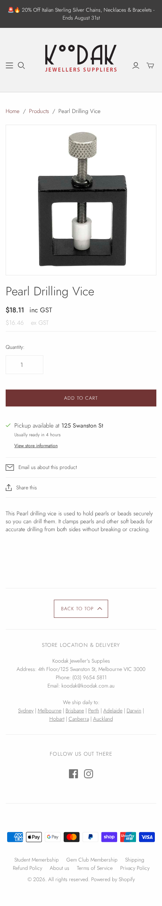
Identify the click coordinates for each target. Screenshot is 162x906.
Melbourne (49, 710)
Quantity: (15, 347)
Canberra (79, 719)
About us (59, 868)
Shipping (134, 859)
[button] (81, 609)
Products (39, 111)
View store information (36, 445)
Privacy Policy (135, 868)
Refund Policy (27, 868)
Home (13, 111)
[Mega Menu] (9, 65)
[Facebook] (73, 773)
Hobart (56, 719)
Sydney (26, 710)
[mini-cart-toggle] (150, 65)
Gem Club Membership (92, 859)
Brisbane (75, 710)
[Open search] (21, 65)
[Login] (136, 65)
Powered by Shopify (113, 879)
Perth (93, 710)
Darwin (134, 710)
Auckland (103, 719)
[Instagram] (88, 773)
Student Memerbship (36, 859)
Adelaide (112, 710)
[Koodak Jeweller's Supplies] (81, 58)
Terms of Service (95, 868)
